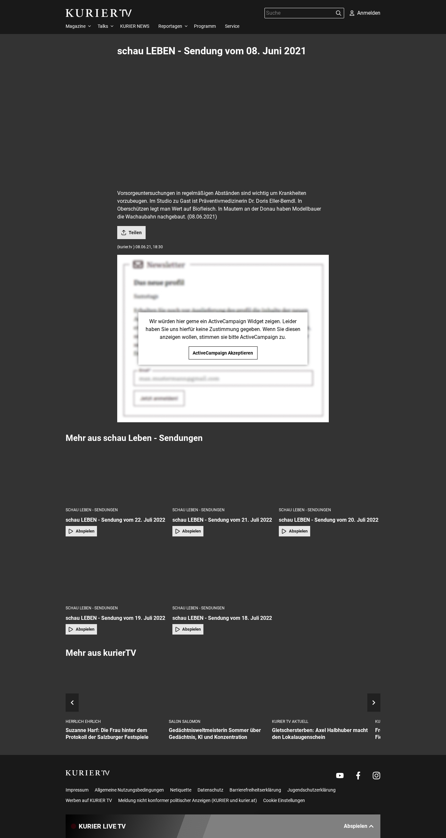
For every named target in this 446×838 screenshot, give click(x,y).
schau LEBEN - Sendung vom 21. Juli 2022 (222, 520)
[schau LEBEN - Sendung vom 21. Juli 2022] (223, 474)
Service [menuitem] (232, 26)
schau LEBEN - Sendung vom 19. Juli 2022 (115, 618)
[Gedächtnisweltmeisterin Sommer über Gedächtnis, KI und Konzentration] (218, 688)
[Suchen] (338, 13)
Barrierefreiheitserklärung (255, 790)
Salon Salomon (184, 721)
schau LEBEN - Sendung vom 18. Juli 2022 (222, 618)
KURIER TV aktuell (290, 721)
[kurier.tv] (88, 773)
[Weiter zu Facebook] (358, 775)
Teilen (135, 232)
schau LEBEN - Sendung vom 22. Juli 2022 (115, 520)
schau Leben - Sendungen (92, 510)
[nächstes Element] (373, 702)
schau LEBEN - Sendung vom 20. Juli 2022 (328, 520)
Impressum (77, 790)
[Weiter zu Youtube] (340, 775)
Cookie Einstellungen (284, 800)
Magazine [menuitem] (76, 26)
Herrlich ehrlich (83, 721)
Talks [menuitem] (103, 26)
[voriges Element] (72, 702)
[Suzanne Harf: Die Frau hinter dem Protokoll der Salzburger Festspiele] (115, 688)
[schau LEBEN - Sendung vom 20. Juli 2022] (329, 474)
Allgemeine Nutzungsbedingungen (129, 790)
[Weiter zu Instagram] (376, 775)
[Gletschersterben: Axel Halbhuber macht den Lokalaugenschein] (321, 688)
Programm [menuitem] (205, 26)
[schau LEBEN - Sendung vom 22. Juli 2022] (116, 474)
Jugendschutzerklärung (311, 790)
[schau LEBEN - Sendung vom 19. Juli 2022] (116, 573)
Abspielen (85, 531)
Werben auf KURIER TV (89, 800)
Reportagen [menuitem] (170, 26)
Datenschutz (210, 790)
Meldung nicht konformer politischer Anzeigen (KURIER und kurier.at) (187, 800)
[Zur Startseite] (99, 13)
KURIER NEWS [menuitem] (134, 26)
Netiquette (180, 790)
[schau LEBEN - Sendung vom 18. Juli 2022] (223, 573)
